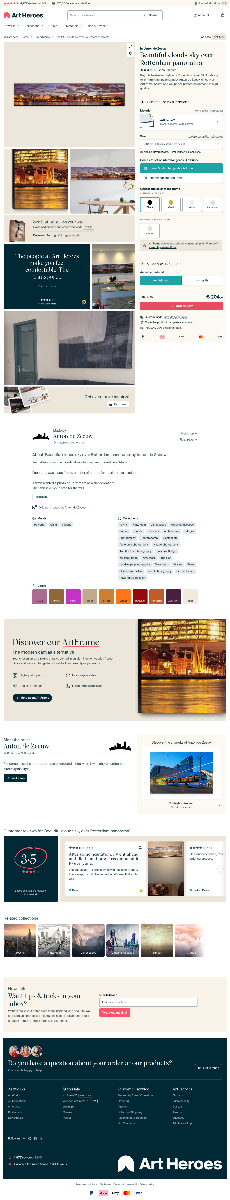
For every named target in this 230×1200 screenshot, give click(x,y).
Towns (123, 524)
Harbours (153, 531)
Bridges (189, 531)
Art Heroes (182, 1089)
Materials (72, 26)
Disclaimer (105, 1184)
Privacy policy (147, 1184)
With (205, 280)
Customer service (133, 1089)
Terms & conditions (86, 1184)
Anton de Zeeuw (155, 48)
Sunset (123, 531)
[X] (41, 1139)
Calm (53, 524)
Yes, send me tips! (114, 1012)
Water (191, 564)
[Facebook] (35, 1139)
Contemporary (149, 538)
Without (163, 280)
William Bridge (128, 558)
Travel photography (159, 571)
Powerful (39, 524)
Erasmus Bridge (166, 551)
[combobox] (104, 15)
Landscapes (158, 524)
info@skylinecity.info (18, 769)
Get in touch (211, 1068)
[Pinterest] (30, 1139)
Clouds (138, 531)
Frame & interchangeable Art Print (171, 168)
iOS (60, 235)
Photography (127, 538)
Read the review (47, 286)
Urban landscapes (182, 524)
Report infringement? (125, 1184)
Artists (53, 26)
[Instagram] (24, 1139)
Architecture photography (135, 551)
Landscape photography (134, 564)
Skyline (177, 564)
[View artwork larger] (130, 46)
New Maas (149, 558)
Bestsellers (170, 538)
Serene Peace (185, 571)
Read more (187, 439)
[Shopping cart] (222, 15)
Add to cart (184, 306)
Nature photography (165, 544)
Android (74, 235)
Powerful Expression (132, 578)
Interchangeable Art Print (165, 178)
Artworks (9, 26)
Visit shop (187, 433)
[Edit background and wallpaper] (130, 53)
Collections (31, 26)
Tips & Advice (97, 26)
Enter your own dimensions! (172, 152)
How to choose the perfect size (205, 136)
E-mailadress (108, 994)
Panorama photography (133, 544)
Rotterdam (139, 524)
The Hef (166, 558)
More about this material (209, 110)
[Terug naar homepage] (23, 15)
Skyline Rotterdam (130, 571)
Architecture (172, 531)
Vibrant (66, 524)
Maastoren (161, 564)
